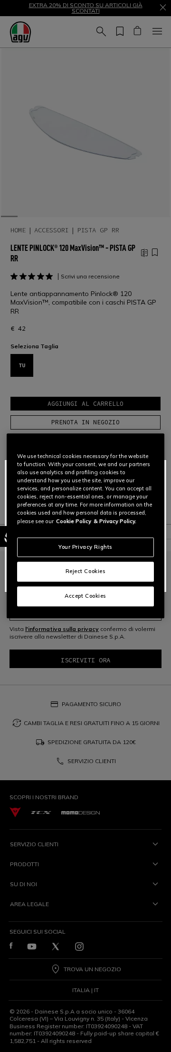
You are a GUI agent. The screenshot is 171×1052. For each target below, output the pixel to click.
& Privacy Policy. (115, 521)
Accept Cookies (85, 596)
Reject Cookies (86, 571)
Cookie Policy (73, 521)
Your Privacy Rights (85, 547)
